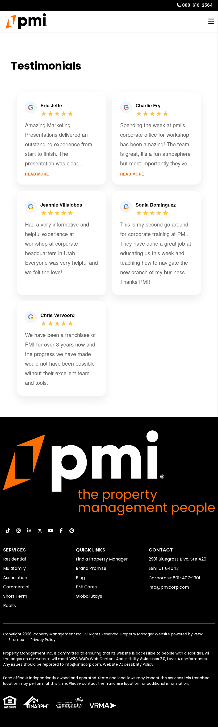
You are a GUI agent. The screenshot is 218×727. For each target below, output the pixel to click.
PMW (198, 634)
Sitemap (16, 639)
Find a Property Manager (102, 559)
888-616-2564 (197, 5)
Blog (80, 578)
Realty (9, 605)
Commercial (16, 587)
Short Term (15, 596)
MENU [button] (211, 21)
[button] (7, 530)
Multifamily (14, 568)
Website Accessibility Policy (128, 664)
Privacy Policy (43, 639)
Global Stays (89, 596)
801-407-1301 (186, 578)
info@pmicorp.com (169, 587)
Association (15, 578)
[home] (26, 21)
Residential (14, 559)
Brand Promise (91, 568)
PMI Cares (86, 587)
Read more (37, 174)
